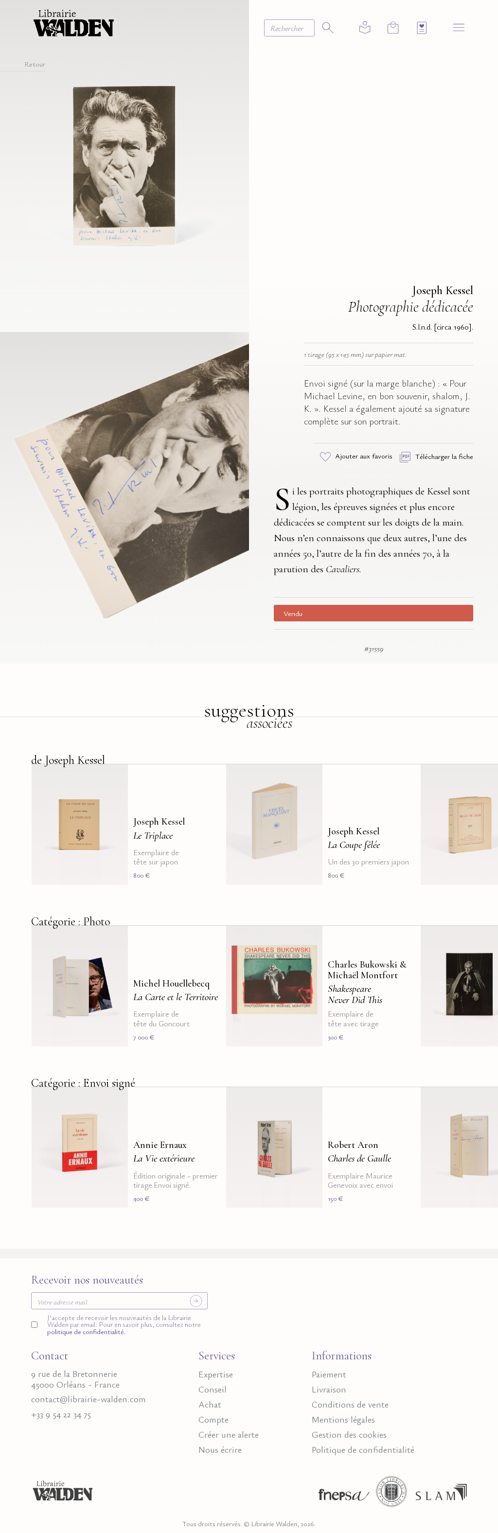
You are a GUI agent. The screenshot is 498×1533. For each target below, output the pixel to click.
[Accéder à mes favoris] (421, 27)
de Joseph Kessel (68, 760)
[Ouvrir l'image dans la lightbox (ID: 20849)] (124, 164)
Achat (209, 1404)
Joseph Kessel (442, 290)
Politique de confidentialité (363, 1449)
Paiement (329, 1374)
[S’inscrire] (196, 1301)
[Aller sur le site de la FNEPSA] (341, 1494)
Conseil (212, 1389)
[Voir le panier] (393, 27)
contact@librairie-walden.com (88, 1399)
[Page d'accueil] (62, 1494)
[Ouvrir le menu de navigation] (458, 26)
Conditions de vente (350, 1404)
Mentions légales (343, 1419)
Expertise (215, 1374)
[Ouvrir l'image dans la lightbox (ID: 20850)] (124, 496)
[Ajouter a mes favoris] (115, 777)
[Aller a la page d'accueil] (73, 21)
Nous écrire (220, 1449)
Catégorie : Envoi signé (83, 1083)
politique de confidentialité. (86, 1331)
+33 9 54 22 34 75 (61, 1414)
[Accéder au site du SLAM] (441, 1494)
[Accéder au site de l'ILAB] (391, 1494)
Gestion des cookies (349, 1434)
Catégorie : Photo (70, 922)
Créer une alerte (228, 1434)
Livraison (329, 1389)
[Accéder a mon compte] (365, 27)
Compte (213, 1419)
